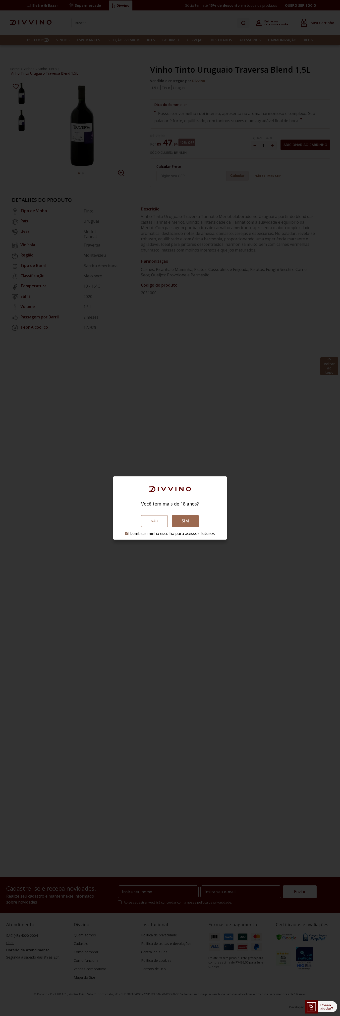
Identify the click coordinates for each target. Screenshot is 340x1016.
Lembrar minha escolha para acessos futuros (172, 533)
